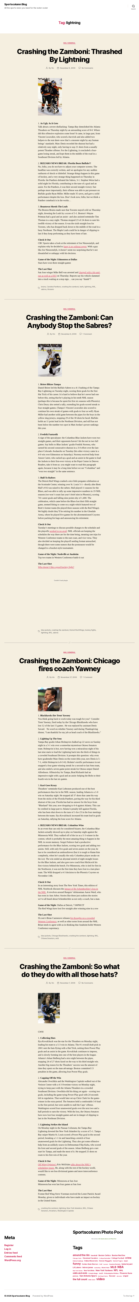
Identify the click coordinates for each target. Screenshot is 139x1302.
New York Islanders (74, 1208)
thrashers (53, 1211)
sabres (43, 289)
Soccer (112, 1276)
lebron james (87, 1267)
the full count (80, 1279)
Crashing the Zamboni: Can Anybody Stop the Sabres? (69, 321)
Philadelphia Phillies (111, 1273)
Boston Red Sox (118, 1255)
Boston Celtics (104, 1255)
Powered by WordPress (42, 1296)
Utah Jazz (91, 1279)
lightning (87, 287)
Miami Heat (105, 1267)
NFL (116, 1270)
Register (9, 1245)
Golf (100, 1264)
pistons (75, 1276)
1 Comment (87, 334)
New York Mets (89, 1270)
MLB (113, 1267)
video (100, 1279)
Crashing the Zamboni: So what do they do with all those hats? (69, 970)
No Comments (87, 68)
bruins (43, 287)
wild (57, 938)
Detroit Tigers (118, 1261)
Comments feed (13, 1256)
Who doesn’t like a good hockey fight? (56, 567)
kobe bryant (127, 1264)
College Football (117, 1258)
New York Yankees (104, 1270)
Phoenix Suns (126, 1273)
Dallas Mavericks (91, 1261)
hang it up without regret (75, 246)
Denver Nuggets (105, 1261)
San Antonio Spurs (88, 1276)
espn (126, 1261)
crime (128, 1258)
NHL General (69, 43)
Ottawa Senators (48, 938)
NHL (93, 287)
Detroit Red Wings (77, 630)
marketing (97, 1267)
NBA (120, 1267)
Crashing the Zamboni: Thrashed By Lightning (69, 55)
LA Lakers (77, 1267)
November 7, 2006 (67, 983)
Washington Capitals (65, 1211)
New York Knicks (78, 1270)
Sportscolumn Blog (15, 4)
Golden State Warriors (90, 1264)
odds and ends (80, 1273)
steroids (119, 1276)
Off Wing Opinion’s (47, 1164)
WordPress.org (12, 1260)
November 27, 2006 (69, 677)
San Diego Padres (103, 1276)
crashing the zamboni (70, 287)
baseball (94, 1255)
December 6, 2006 (68, 334)
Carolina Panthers (54, 287)
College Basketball (104, 1258)
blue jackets (46, 630)
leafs (82, 287)
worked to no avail (58, 531)
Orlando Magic (93, 1273)
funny (77, 1263)
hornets (105, 1264)
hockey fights (90, 630)
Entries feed (11, 1252)
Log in (7, 1249)
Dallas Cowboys (78, 1261)
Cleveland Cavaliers (90, 1258)
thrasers (50, 289)
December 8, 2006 (67, 68)
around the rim (81, 1255)
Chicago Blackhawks (60, 936)
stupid (125, 1276)
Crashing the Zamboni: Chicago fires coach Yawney (69, 664)
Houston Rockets (114, 1264)
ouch (101, 1273)
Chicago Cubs (77, 1258)
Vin (52, 68)
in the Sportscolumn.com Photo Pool (107, 1238)
